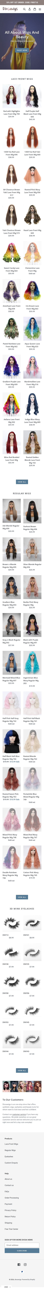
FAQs (7, 1191)
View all (22, 482)
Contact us (9, 1185)
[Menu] (39, 9)
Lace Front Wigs (11, 1144)
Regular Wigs (10, 1150)
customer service (19, 1114)
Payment (8, 1204)
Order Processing (12, 1198)
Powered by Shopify (28, 1279)
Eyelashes (9, 1156)
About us (8, 1179)
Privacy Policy (10, 1210)
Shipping (8, 1223)
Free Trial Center (11, 1229)
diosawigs (18, 1279)
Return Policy (10, 1216)
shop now (22, 50)
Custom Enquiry (11, 1163)
